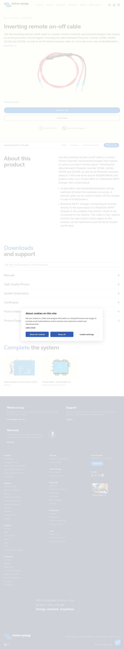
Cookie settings (87, 334)
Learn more (30, 327)
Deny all (62, 334)
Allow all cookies (37, 334)
